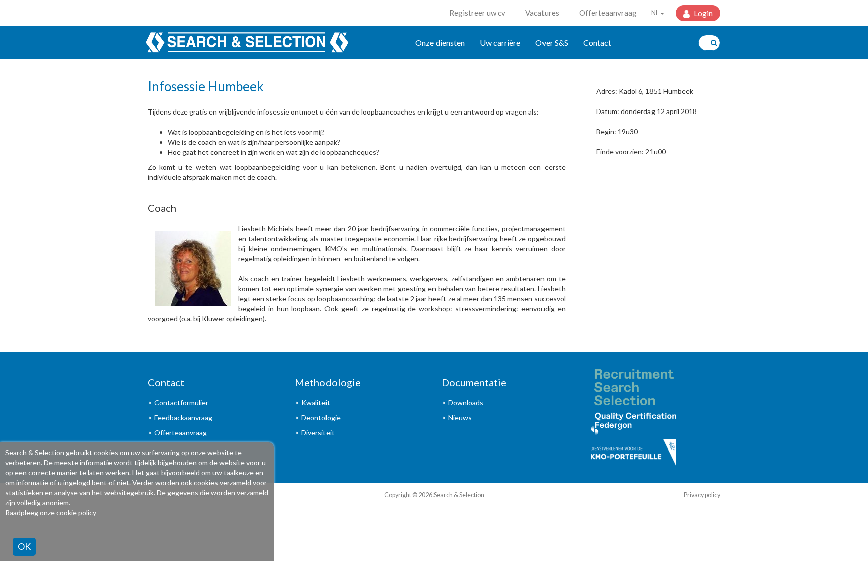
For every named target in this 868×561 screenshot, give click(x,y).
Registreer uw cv (477, 12)
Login (702, 13)
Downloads (465, 402)
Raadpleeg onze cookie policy (50, 512)
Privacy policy (702, 495)
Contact (597, 42)
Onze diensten (440, 42)
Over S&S (551, 42)
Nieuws (460, 417)
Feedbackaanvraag (183, 417)
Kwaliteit (315, 402)
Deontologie (321, 417)
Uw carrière (500, 42)
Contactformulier (181, 402)
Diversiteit (318, 432)
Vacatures (542, 12)
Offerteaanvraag (608, 12)
